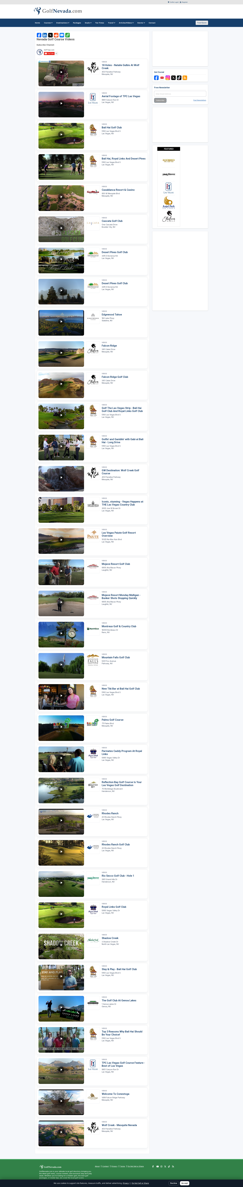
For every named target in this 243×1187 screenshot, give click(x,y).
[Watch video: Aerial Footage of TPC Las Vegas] (61, 104)
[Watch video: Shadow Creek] (61, 946)
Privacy (114, 1166)
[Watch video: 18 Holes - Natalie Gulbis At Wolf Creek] (61, 73)
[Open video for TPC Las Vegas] (93, 99)
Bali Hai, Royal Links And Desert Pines (124, 158)
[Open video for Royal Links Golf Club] (93, 753)
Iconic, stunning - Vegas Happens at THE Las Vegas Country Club (122, 503)
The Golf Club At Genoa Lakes (119, 1000)
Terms (122, 1166)
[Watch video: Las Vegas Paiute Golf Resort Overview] (61, 541)
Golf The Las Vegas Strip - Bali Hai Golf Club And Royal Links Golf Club (122, 410)
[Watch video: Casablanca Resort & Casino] (61, 198)
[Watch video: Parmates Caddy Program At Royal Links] (61, 759)
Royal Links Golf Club (114, 906)
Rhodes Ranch (110, 813)
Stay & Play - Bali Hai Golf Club (119, 969)
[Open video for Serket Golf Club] (93, 878)
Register (185, 2)
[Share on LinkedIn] (45, 35)
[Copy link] (67, 35)
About (97, 1166)
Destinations (61, 23)
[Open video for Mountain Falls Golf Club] (93, 660)
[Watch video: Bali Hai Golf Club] (61, 136)
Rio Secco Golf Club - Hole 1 (118, 875)
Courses (47, 23)
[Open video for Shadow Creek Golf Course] (93, 940)
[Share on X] (50, 35)
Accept (184, 1183)
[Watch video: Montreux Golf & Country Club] (61, 634)
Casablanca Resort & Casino (118, 189)
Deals (87, 23)
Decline (173, 1183)
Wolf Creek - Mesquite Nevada (119, 1125)
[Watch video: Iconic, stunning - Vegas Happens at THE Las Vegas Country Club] (61, 510)
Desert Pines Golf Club (115, 252)
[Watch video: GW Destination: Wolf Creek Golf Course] (61, 479)
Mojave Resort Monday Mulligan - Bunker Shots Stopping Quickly (121, 597)
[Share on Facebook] (39, 35)
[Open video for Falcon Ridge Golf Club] (93, 348)
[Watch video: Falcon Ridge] (61, 354)
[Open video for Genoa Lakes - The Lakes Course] (93, 1003)
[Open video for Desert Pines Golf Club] (93, 255)
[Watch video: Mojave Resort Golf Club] (61, 572)
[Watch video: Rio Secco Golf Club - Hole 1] (61, 884)
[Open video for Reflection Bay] (93, 785)
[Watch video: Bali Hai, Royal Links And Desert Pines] (61, 167)
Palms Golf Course (112, 719)
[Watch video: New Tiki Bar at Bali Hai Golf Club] (61, 697)
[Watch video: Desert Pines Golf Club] (61, 260)
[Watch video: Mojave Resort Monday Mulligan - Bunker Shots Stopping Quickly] (61, 603)
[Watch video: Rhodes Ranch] (61, 822)
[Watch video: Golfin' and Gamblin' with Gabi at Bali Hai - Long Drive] (61, 447)
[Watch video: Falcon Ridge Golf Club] (61, 385)
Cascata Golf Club (112, 220)
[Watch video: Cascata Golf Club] (61, 229)
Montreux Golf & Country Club (119, 626)
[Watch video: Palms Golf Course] (61, 728)
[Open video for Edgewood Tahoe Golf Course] (93, 317)
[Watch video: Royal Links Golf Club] (61, 915)
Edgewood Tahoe (112, 314)
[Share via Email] (62, 35)
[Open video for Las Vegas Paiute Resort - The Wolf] (93, 535)
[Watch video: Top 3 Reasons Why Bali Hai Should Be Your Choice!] (61, 1040)
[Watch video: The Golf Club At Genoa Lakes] (61, 1009)
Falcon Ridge (109, 345)
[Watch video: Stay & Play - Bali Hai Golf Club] (61, 977)
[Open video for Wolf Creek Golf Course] (93, 67)
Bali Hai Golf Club (112, 127)
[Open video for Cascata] (93, 223)
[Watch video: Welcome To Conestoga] (61, 1102)
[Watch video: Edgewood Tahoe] (61, 323)
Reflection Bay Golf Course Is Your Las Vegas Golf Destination (122, 784)
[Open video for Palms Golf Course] (93, 722)
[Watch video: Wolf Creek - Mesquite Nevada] (61, 1133)
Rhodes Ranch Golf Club (116, 844)
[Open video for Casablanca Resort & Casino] (93, 192)
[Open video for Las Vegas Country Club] (93, 504)
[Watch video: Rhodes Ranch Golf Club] (61, 853)
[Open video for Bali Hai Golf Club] (93, 130)
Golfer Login (174, 2)
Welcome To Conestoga (115, 1093)
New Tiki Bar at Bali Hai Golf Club (121, 688)
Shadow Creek (110, 938)
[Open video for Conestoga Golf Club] (93, 1096)
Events (140, 23)
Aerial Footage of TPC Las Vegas (121, 96)
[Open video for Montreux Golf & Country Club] (93, 629)
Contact (105, 1166)
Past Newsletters (199, 100)
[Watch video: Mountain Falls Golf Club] (61, 666)
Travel (111, 23)
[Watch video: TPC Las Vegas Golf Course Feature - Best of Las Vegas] (61, 1071)
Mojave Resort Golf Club (116, 563)
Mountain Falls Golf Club (116, 657)
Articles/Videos (125, 23)
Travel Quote (202, 23)
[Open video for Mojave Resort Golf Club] (93, 566)
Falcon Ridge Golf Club (115, 376)
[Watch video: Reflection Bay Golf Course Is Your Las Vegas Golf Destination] (61, 790)
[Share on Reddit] (56, 35)
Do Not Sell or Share (136, 1166)
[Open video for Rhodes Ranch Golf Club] (93, 816)
